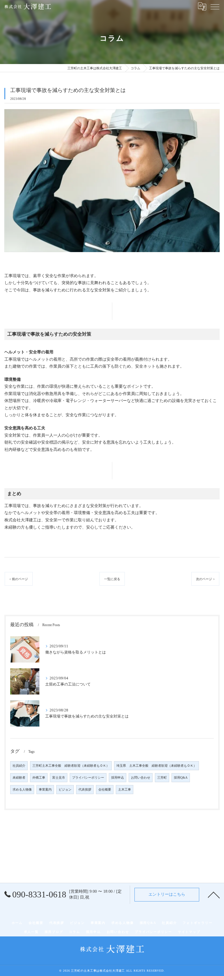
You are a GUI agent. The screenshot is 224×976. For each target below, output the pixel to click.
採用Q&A (181, 777)
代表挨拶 (84, 789)
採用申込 (117, 777)
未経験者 (19, 777)
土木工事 (124, 789)
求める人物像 (22, 789)
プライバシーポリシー (88, 777)
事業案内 (45, 789)
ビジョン (65, 789)
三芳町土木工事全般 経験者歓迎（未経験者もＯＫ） (70, 765)
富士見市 (58, 777)
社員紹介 (19, 765)
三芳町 (162, 777)
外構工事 (38, 777)
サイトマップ (189, 932)
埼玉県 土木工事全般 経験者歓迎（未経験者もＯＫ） (156, 765)
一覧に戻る (112, 579)
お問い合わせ (140, 777)
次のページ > (205, 579)
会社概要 (104, 789)
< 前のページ (18, 579)
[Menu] (215, 6)
